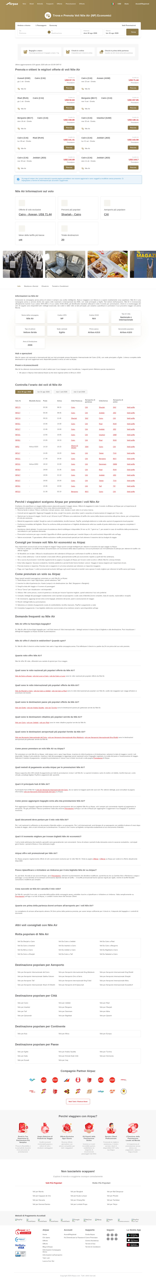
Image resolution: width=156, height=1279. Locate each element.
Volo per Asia (22, 1034)
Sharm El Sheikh (74, 447)
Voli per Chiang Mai (78, 1200)
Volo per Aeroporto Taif (26, 981)
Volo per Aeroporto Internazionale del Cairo (33, 972)
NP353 (17, 470)
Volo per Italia (23, 1056)
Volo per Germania (107, 1056)
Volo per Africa (64, 1034)
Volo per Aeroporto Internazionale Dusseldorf (116, 985)
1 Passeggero (41, 25)
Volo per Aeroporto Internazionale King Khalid (116, 972)
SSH (86, 447)
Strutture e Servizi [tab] (31, 286)
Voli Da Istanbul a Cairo (67, 946)
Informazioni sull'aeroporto (52, 1255)
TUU (114, 453)
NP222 (17, 491)
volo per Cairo (20, 722)
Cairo (73, 407)
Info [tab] (19, 286)
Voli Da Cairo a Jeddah (67, 941)
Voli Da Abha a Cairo (25, 950)
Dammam (102, 464)
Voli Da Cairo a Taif (66, 954)
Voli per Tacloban (113, 1200)
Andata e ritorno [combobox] (23, 25)
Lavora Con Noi (48, 1261)
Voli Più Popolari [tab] (54, 1183)
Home (45, 1234)
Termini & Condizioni (92, 1247)
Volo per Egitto (23, 1052)
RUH (114, 424)
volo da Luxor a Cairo (41, 676)
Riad (100, 424)
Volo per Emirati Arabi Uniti (68, 1056)
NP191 (17, 435)
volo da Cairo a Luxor (57, 676)
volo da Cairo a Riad (59, 691)
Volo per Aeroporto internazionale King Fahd (75, 981)
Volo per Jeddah (65, 1003)
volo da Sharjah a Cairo (24, 691)
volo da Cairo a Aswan (23, 676)
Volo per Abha (105, 1011)
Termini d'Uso (90, 1244)
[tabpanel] (78, 336)
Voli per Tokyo (112, 1204)
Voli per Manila (38, 1191)
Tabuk (101, 453)
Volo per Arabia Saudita (67, 1052)
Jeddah (101, 413)
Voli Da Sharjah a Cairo (26, 941)
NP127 (17, 429)
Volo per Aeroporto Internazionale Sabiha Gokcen (36, 976)
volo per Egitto (20, 708)
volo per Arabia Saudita (35, 708)
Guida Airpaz (90, 1234)
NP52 (17, 447)
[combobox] (33, 33)
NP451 (17, 440)
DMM (115, 464)
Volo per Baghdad (65, 1015)
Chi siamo (46, 1237)
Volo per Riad (105, 1003)
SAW (114, 435)
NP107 (17, 480)
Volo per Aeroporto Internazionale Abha (114, 981)
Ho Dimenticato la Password (74, 1237)
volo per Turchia (51, 708)
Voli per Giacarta (39, 1200)
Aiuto (126, 4)
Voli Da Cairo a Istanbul (26, 946)
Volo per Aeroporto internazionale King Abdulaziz (76, 972)
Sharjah (102, 407)
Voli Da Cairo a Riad (107, 941)
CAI (106, 214)
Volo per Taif (22, 1011)
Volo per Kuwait (23, 1060)
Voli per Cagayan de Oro (42, 1196)
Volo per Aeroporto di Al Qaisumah (71, 985)
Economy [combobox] (53, 25)
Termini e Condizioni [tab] (60, 286)
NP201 (17, 486)
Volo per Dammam (65, 1011)
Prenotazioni (98, 758)
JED (114, 413)
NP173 (17, 407)
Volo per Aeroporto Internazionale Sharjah (115, 976)
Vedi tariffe (131, 407)
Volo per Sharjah (106, 1007)
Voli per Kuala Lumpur (79, 1196)
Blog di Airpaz (48, 1247)
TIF (114, 486)
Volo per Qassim (106, 1015)
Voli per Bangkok (77, 1191)
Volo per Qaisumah (25, 1015)
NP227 (17, 413)
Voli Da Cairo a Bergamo (109, 946)
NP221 (17, 459)
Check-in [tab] (45, 286)
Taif (100, 486)
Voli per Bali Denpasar (115, 1191)
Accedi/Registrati (70, 1234)
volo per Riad (44, 722)
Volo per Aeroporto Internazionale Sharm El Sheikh (36, 985)
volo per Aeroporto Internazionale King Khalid (101, 737)
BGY (114, 459)
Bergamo (102, 459)
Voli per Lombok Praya (79, 1204)
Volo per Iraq (63, 1060)
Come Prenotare (91, 1237)
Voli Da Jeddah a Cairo (67, 950)
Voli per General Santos (41, 1204)
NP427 (17, 475)
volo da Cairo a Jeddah (42, 691)
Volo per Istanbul (24, 1007)
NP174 (17, 418)
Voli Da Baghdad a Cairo (109, 950)
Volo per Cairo (23, 1003)
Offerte (95, 859)
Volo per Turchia (106, 1052)
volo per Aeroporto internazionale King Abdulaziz (66, 737)
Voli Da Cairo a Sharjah (26, 954)
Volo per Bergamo (65, 1007)
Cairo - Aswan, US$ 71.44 (35, 214)
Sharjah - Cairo (71, 214)
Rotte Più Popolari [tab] (101, 1183)
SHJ (114, 407)
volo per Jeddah (32, 722)
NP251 (17, 424)
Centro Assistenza (92, 1241)
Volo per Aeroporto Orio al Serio (70, 976)
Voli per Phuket (112, 1196)
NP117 (17, 453)
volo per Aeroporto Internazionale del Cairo (31, 737)
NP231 (17, 464)
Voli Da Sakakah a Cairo (109, 954)
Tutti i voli (46, 1258)
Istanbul (102, 435)
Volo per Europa (106, 1034)
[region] (78, 51)
